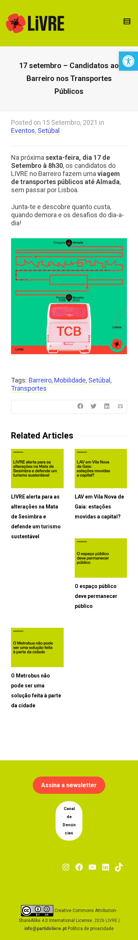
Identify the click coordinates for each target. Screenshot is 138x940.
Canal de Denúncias (69, 820)
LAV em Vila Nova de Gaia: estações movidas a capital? (99, 507)
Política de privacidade (91, 928)
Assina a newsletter (69, 785)
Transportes (29, 388)
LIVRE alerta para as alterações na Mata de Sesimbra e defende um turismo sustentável (36, 516)
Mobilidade (70, 380)
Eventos (23, 130)
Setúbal (49, 130)
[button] (128, 61)
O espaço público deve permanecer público (96, 596)
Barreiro (40, 380)
